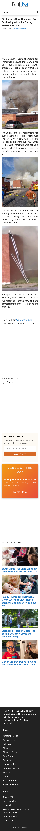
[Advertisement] (20, 44)
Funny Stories (9, 764)
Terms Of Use (9, 797)
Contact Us (8, 820)
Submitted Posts (10, 784)
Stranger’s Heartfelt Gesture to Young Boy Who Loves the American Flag (19, 633)
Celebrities (8, 744)
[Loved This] (4, 383)
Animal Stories (10, 740)
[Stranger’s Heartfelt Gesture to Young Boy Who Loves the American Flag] (20, 626)
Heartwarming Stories (13, 768)
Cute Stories (8, 756)
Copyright (7, 805)
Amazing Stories (10, 736)
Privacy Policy (9, 801)
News (5, 776)
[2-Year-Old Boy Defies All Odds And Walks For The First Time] (20, 657)
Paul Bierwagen (24, 319)
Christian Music (10, 748)
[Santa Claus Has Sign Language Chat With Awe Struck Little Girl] (20, 564)
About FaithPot (10, 816)
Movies (6, 772)
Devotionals (8, 760)
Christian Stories (10, 752)
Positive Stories (21, 28)
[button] (38, 12)
